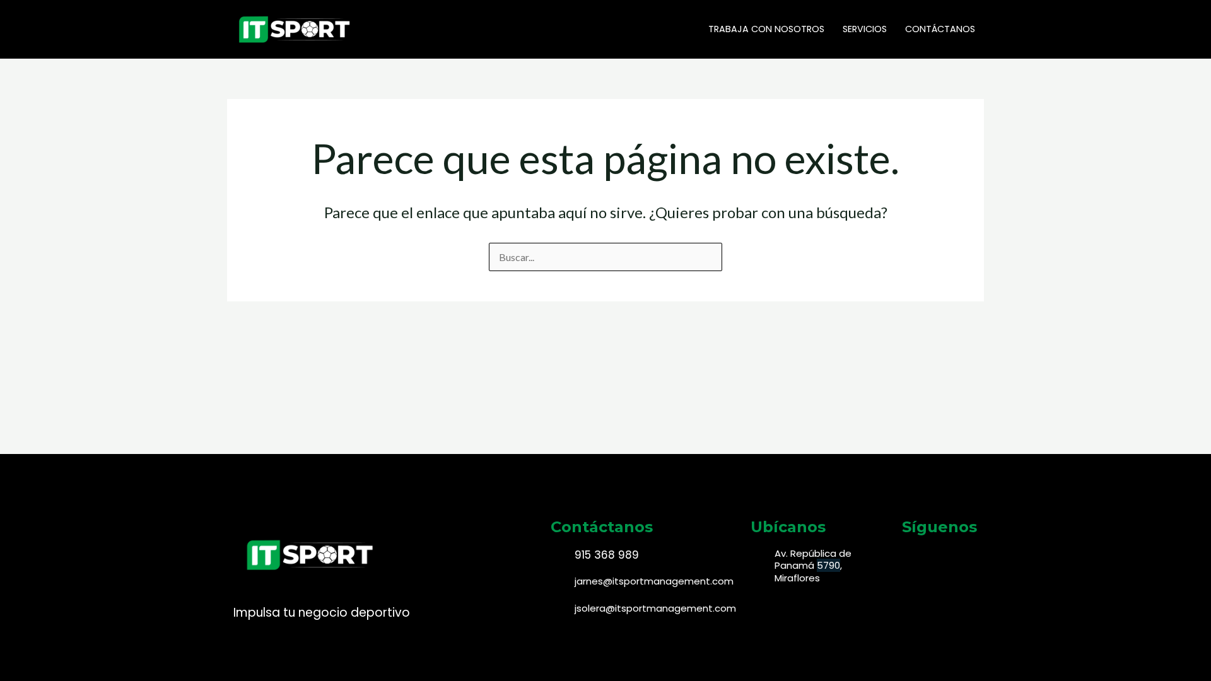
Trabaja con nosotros (766, 29)
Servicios (865, 29)
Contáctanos (940, 29)
